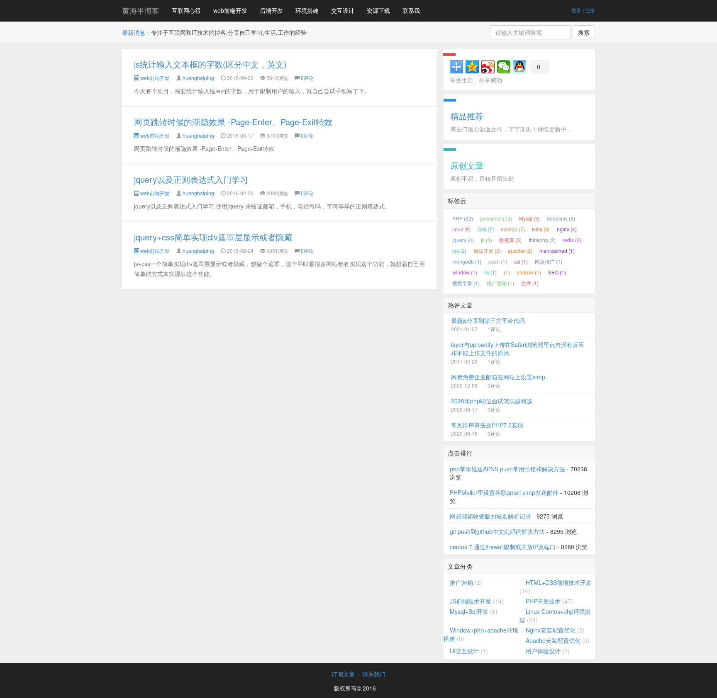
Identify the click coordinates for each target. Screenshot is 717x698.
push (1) (497, 261)
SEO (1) (557, 272)
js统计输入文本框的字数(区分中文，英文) (210, 64)
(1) (507, 272)
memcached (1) (557, 250)
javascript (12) (496, 218)
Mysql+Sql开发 (469, 611)
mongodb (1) (466, 261)
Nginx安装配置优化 (551, 630)
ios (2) (459, 250)
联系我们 (373, 674)
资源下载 (378, 10)
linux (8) (461, 229)
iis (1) (490, 272)
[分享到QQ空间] (472, 66)
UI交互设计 (464, 651)
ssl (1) (521, 261)
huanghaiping (198, 77)
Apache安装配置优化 (553, 640)
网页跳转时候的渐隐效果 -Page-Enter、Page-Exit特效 (233, 122)
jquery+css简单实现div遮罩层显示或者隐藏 (213, 237)
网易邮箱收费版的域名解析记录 (490, 516)
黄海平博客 (140, 10)
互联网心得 (186, 10)
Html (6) (541, 229)
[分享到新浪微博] (488, 66)
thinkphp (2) (542, 239)
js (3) (486, 239)
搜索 (584, 32)
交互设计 (342, 10)
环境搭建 (307, 10)
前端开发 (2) (487, 250)
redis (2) (572, 239)
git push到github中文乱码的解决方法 (497, 531)
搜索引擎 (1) (466, 282)
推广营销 (461, 582)
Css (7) (486, 229)
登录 (576, 10)
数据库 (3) (510, 239)
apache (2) (520, 250)
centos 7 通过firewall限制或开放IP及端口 (503, 547)
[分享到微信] (503, 66)
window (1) (464, 272)
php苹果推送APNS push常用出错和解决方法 (507, 469)
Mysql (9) (529, 218)
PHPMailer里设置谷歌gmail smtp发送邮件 (504, 492)
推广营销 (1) (500, 282)
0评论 (307, 77)
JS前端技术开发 (470, 601)
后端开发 (271, 10)
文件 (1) (530, 282)
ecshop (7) (513, 229)
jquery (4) (463, 239)
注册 (590, 10)
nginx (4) (567, 229)
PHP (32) (462, 218)
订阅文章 (343, 674)
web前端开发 (230, 10)
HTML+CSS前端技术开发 (559, 582)
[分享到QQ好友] (519, 66)
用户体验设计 (543, 651)
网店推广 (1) (548, 261)
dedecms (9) (561, 218)
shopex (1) (529, 272)
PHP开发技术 (543, 601)
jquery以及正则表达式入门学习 (191, 179)
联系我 (411, 10)
